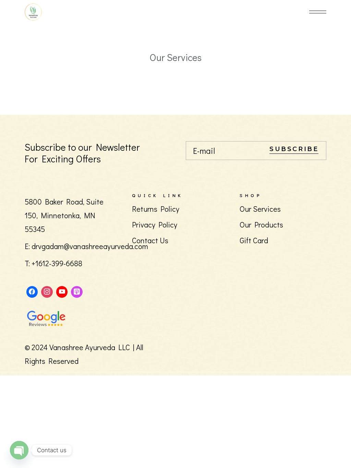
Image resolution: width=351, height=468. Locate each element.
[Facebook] (32, 291)
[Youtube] (62, 291)
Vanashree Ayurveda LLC (89, 347)
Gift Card (254, 240)
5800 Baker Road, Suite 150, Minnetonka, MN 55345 (64, 215)
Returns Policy (155, 209)
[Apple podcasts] (76, 291)
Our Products (261, 225)
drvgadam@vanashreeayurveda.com (90, 246)
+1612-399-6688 (57, 263)
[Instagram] (47, 291)
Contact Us (150, 240)
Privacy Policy (154, 225)
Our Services (260, 209)
